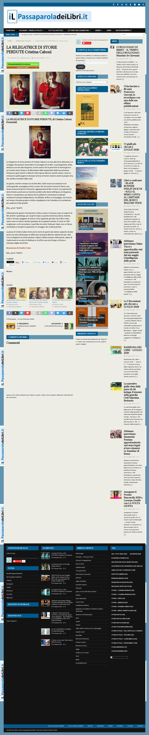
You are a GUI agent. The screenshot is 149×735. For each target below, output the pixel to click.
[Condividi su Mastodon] (52, 113)
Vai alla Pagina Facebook (14, 573)
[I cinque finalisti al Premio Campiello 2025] (92, 221)
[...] (123, 79)
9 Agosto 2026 (123, 58)
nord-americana (81, 598)
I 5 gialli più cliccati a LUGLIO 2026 (131, 147)
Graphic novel (80, 632)
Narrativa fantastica (82, 639)
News (109, 30)
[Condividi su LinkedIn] (22, 113)
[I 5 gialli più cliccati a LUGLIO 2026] (116, 158)
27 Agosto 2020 (85, 253)
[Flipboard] (143, 5)
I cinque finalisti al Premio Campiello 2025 (90, 225)
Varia (77, 656)
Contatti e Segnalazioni (83, 560)
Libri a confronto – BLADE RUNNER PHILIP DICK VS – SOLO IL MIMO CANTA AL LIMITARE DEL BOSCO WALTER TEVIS (133, 191)
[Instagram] (126, 5)
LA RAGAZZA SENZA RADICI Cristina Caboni (16, 301)
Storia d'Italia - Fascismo (122, 635)
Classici (78, 625)
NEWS (114, 41)
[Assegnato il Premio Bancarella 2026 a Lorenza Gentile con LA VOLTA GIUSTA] (116, 513)
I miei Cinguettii (11, 621)
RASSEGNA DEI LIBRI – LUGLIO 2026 (133, 350)
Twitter (9, 580)
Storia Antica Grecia (120, 619)
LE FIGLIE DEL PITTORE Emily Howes (60, 565)
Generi (97, 30)
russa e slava (80, 602)
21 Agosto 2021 (85, 277)
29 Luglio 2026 (130, 403)
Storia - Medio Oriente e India (123, 611)
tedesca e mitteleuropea (84, 614)
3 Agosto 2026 (130, 206)
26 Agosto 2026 (57, 558)
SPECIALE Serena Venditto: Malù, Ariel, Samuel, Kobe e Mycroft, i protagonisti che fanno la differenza (61, 578)
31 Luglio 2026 (130, 356)
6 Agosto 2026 (130, 109)
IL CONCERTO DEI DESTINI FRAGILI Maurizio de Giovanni (91, 320)
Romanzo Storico (81, 646)
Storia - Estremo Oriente (122, 607)
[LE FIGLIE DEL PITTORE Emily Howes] (45, 566)
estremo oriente (81, 585)
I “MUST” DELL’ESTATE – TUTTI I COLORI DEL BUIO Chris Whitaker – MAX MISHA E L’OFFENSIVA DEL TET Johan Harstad (62, 616)
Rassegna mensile (119, 578)
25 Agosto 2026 (57, 594)
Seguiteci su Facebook (18, 604)
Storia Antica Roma (120, 623)
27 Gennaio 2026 (86, 301)
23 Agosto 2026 (57, 644)
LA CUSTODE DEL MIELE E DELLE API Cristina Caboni (38, 301)
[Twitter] (122, 5)
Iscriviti (80, 67)
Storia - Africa (118, 598)
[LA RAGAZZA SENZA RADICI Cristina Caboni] (16, 293)
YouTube (9, 594)
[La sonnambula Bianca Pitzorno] (92, 293)
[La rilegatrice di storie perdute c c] (39, 107)
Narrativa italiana (39, 58)
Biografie (135, 554)
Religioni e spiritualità (121, 586)
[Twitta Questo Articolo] (15, 113)
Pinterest (9, 591)
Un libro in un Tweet (82, 653)
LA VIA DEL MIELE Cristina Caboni (61, 301)
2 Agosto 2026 (130, 264)
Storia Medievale (119, 647)
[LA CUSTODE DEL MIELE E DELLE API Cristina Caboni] (39, 293)
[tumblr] (131, 5)
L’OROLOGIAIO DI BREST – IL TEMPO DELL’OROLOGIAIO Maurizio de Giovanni (128, 51)
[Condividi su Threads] (70, 113)
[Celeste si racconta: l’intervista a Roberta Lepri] (45, 642)
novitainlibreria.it (124, 30)
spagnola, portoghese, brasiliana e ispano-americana (89, 610)
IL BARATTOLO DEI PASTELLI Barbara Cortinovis (61, 554)
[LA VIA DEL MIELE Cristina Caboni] (62, 293)
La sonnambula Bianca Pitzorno (89, 297)
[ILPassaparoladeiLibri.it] (49, 27)
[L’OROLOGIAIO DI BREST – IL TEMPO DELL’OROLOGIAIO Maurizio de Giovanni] (112, 62)
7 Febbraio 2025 (14, 58)
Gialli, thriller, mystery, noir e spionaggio (88, 628)
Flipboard (9, 598)
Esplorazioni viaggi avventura (124, 562)
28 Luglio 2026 (130, 457)
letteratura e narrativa (78, 30)
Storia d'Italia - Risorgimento (124, 643)
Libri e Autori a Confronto (123, 570)
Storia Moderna (119, 651)
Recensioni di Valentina (122, 582)
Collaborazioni (80, 567)
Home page (10, 30)
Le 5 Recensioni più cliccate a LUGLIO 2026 (132, 304)
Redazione (26, 58)
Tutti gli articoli (55, 30)
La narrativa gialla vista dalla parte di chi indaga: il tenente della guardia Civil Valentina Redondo (133, 392)
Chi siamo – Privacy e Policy (30, 30)
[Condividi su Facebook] (9, 113)
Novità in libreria (119, 574)
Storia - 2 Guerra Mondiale (123, 594)
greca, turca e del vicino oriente (86, 591)
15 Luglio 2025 (85, 325)
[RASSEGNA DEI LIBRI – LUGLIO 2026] (116, 361)
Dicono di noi (80, 564)
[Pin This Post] (28, 113)
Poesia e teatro (81, 642)
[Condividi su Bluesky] (64, 113)
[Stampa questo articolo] (40, 113)
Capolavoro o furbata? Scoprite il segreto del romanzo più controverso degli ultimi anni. (90, 246)
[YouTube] (139, 5)
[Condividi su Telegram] (58, 113)
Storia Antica (118, 615)
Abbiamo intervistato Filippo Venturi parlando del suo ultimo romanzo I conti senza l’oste (62, 602)
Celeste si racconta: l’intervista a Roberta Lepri (62, 641)
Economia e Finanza (120, 558)
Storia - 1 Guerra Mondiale (122, 590)
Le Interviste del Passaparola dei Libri (127, 566)
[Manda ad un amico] (34, 113)
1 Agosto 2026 (130, 310)
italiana (78, 595)
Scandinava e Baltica (82, 605)
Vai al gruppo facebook (14, 577)
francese (78, 588)
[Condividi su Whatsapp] (46, 113)
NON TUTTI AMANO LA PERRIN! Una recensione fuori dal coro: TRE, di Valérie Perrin (91, 270)
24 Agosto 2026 (57, 623)
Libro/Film (79, 635)
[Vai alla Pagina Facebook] (114, 5)
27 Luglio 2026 (130, 509)
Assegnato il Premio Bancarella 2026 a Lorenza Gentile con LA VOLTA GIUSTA (133, 498)
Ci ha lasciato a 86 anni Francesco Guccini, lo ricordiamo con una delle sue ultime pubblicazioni (132, 96)
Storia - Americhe (119, 602)
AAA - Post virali (119, 554)
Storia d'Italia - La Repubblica (124, 639)
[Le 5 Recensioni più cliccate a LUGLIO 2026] (116, 320)
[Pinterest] (135, 5)
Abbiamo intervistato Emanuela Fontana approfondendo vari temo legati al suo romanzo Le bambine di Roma (132, 442)
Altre (77, 618)
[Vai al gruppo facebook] (118, 5)
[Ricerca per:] (132, 34)
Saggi (77, 649)
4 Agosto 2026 (130, 153)
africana (78, 578)
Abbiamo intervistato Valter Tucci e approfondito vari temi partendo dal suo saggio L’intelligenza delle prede (133, 250)
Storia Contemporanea (122, 627)
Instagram (9, 584)
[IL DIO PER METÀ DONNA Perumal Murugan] (45, 631)
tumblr (8, 587)
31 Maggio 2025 (85, 229)
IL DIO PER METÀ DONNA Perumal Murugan (61, 630)
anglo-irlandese (81, 581)
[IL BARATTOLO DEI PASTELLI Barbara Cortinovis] (45, 555)
